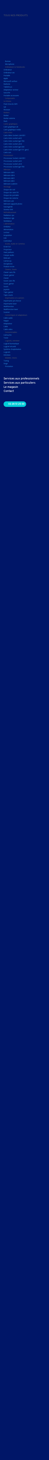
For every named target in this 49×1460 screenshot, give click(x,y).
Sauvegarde (8, 207)
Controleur (8, 241)
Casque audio (9, 255)
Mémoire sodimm (10, 184)
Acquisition (8, 235)
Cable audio (8, 318)
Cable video (8, 329)
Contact (9, 391)
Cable (6, 326)
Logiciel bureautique (11, 343)
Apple (6, 78)
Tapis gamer (8, 292)
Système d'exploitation (12, 349)
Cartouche (8, 335)
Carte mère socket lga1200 (14, 147)
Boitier (6, 115)
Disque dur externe (11, 198)
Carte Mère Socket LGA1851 (14, 135)
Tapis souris (8, 295)
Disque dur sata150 (11, 192)
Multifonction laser (11, 309)
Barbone (7, 84)
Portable (7, 75)
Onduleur (7, 226)
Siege (6, 363)
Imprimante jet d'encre (12, 301)
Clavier (6, 278)
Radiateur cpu (9, 215)
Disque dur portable (11, 195)
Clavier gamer (9, 275)
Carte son (7, 152)
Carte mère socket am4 (13, 144)
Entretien (7, 355)
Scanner (7, 312)
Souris (6, 286)
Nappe (6, 321)
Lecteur (6, 232)
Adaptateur (8, 323)
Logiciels (7, 352)
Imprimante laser (10, 303)
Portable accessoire (11, 95)
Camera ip (7, 261)
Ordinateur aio (9, 72)
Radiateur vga (9, 218)
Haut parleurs (9, 252)
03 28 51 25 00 (16, 404)
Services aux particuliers (19, 383)
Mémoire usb (9, 201)
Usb (5, 238)
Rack (5, 121)
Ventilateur (8, 221)
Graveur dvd (8, 209)
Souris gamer (9, 283)
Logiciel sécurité (10, 346)
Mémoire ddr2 (9, 181)
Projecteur (8, 249)
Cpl (5, 107)
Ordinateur (8, 70)
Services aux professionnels (21, 379)
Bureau (8, 61)
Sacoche (7, 92)
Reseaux (7, 109)
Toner (6, 338)
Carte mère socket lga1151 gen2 (16, 149)
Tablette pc (8, 87)
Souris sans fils (9, 281)
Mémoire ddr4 (9, 175)
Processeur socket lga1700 (14, 167)
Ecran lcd (7, 246)
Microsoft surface (10, 81)
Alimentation (8, 229)
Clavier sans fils (9, 272)
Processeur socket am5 (13, 161)
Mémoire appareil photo (13, 204)
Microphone (9, 64)
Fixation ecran (9, 266)
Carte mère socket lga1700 (14, 141)
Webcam (7, 258)
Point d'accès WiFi (10, 104)
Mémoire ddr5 (9, 172)
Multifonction (9, 306)
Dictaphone (8, 264)
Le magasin (11, 387)
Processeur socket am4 (13, 164)
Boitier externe (9, 118)
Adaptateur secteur (11, 90)
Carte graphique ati (11, 127)
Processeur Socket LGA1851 (14, 158)
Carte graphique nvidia (12, 129)
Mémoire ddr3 (9, 178)
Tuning (6, 361)
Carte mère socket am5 (13, 138)
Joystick (6, 289)
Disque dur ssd (9, 189)
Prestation (9, 366)
